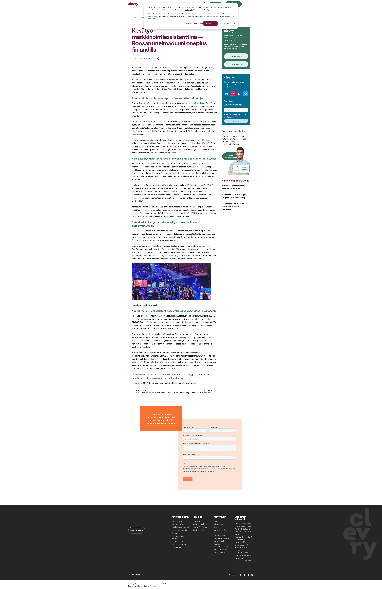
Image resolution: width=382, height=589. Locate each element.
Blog (142, 17)
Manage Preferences (194, 23)
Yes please (210, 23)
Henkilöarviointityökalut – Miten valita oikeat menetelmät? (234, 206)
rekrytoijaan (198, 103)
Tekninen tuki (134, 574)
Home (135, 17)
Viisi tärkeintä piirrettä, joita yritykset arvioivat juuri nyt (243, 531)
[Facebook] (239, 93)
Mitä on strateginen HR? (243, 555)
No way (227, 23)
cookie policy (189, 10)
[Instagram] (232, 93)
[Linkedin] (226, 93)
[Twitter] (245, 93)
